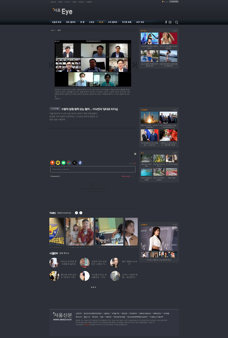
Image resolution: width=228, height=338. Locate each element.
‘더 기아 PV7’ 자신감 (171, 164)
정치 (59, 30)
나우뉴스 (67, 2)
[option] (63, 231)
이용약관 (108, 317)
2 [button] (93, 287)
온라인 (95, 313)
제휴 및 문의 (157, 313)
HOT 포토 (143, 31)
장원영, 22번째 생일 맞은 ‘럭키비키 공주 (99, 277)
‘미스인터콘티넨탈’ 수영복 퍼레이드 (129, 264)
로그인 (166, 2)
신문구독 (79, 313)
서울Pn (60, 2)
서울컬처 (89, 2)
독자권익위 (133, 313)
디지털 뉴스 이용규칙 (156, 317)
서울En (74, 2)
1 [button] (91, 287)
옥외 (99, 313)
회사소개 (79, 317)
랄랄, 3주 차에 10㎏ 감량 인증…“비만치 (69, 277)
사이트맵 (166, 313)
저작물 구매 (115, 313)
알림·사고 (87, 317)
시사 (52, 30)
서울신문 (53, 2)
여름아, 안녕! (171, 178)
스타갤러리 (144, 224)
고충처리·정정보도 (145, 313)
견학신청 (124, 313)
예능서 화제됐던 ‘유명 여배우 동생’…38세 (99, 264)
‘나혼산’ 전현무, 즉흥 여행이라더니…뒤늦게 (129, 277)
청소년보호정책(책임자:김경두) (137, 317)
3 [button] (95, 287)
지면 (91, 313)
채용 (101, 317)
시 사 (142, 153)
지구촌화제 (144, 110)
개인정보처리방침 (119, 317)
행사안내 (95, 317)
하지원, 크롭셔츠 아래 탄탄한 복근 (159, 260)
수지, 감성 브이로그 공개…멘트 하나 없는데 (68, 264)
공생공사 (81, 2)
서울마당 (106, 313)
